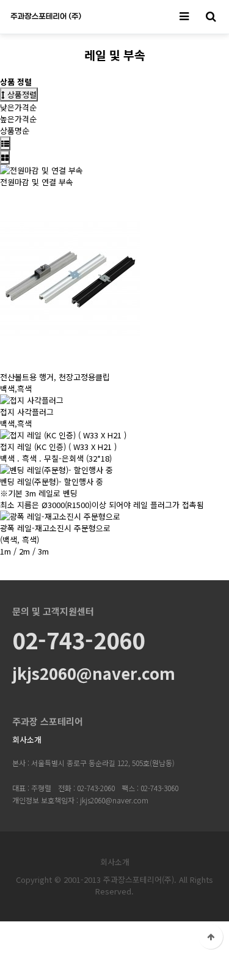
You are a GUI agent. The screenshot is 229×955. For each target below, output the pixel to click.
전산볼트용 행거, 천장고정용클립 (55, 377)
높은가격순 (18, 119)
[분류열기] (184, 17)
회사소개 (27, 739)
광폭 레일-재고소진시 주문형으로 (55, 528)
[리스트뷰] (5, 143)
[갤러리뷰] (5, 157)
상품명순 (14, 130)
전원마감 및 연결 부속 (36, 182)
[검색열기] (210, 17)
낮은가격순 (18, 107)
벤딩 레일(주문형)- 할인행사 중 (51, 481)
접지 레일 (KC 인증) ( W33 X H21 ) (58, 446)
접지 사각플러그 (27, 412)
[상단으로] (210, 936)
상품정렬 (21, 94)
